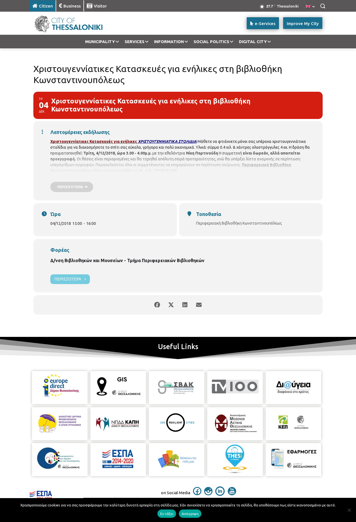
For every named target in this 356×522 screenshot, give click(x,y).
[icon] (197, 493)
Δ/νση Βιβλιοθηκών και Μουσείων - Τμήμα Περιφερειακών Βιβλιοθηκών (127, 260)
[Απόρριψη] (349, 510)
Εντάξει (166, 514)
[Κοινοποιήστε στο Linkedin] (185, 305)
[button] (323, 6)
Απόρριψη (190, 514)
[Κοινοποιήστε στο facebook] (157, 305)
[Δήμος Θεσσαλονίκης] (74, 23)
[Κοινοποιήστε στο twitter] (171, 305)
